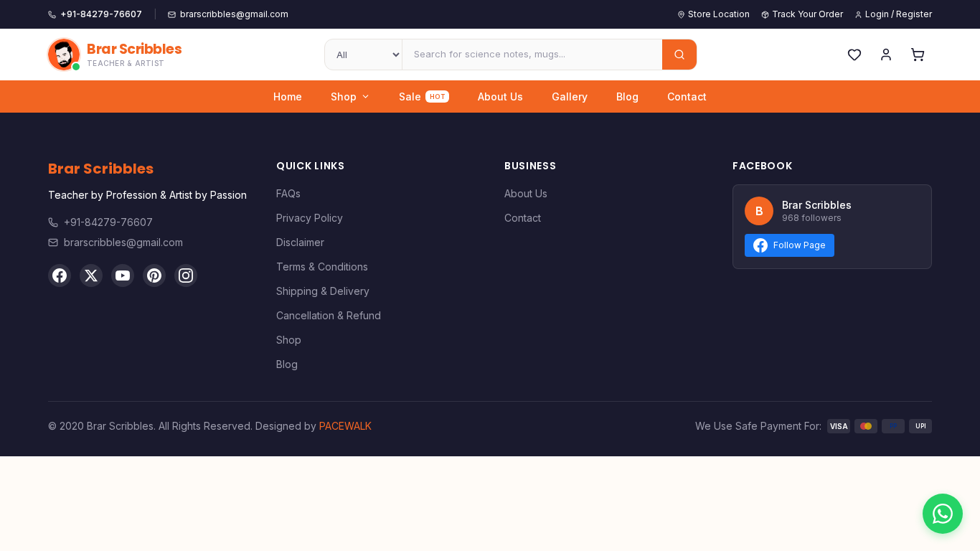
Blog (627, 96)
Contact (687, 96)
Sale (422, 96)
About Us (500, 96)
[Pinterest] (154, 275)
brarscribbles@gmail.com (123, 242)
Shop (344, 96)
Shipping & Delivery (322, 291)
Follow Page (799, 245)
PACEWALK (345, 426)
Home (287, 96)
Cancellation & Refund (328, 315)
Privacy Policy (309, 218)
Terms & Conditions (322, 266)
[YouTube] (122, 275)
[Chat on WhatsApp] (943, 514)
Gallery (570, 96)
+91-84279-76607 (108, 222)
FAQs (288, 193)
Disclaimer (300, 242)
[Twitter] (91, 275)
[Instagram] (185, 275)
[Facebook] (59, 275)
